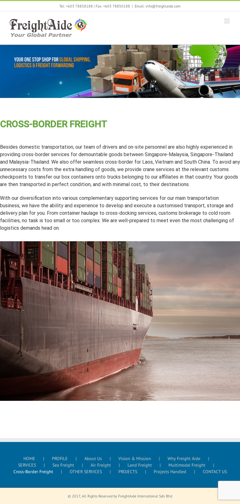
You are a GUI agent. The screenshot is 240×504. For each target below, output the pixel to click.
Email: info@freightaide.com (158, 6)
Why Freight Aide (184, 458)
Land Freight (140, 465)
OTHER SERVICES (86, 471)
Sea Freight (63, 465)
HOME (29, 458)
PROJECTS (127, 471)
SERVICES (27, 465)
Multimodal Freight (186, 465)
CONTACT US (215, 471)
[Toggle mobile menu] (227, 21)
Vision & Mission (134, 458)
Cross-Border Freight (33, 471)
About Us (93, 458)
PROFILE (60, 458)
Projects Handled (170, 471)
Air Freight (101, 465)
